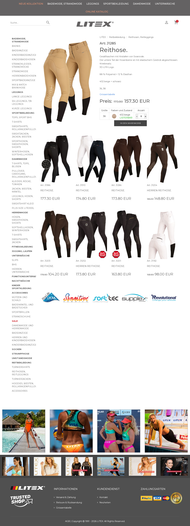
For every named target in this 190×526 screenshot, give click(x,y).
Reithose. (47, 190)
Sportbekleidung (116, 3)
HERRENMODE (20, 212)
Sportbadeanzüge (23, 80)
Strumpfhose (20, 353)
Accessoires (20, 292)
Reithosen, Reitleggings (140, 37)
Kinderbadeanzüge (24, 55)
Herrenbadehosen (24, 75)
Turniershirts (21, 367)
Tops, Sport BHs (22, 117)
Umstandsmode (22, 358)
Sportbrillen (20, 312)
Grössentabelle (107, 94)
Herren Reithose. (159, 190)
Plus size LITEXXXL (23, 208)
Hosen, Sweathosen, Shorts (20, 220)
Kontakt (103, 497)
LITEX (103, 37)
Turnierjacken (21, 379)
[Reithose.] (67, 82)
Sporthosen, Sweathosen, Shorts (20, 144)
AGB (67, 521)
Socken (16, 349)
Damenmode (142, 3)
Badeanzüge (20, 50)
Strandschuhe (21, 316)
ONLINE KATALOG (97, 11)
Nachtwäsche (21, 281)
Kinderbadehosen (23, 59)
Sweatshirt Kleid (23, 203)
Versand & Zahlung (66, 497)
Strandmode (20, 71)
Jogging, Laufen (22, 251)
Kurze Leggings (22, 108)
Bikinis (16, 46)
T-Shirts (17, 122)
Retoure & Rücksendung (69, 502)
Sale (15, 321)
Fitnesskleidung (22, 246)
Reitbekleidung (21, 362)
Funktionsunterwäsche (27, 276)
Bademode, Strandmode (64, 3)
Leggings (92, 3)
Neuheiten (105, 502)
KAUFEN (66, 198)
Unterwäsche (165, 3)
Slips (15, 260)
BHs (14, 264)
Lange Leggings (22, 96)
